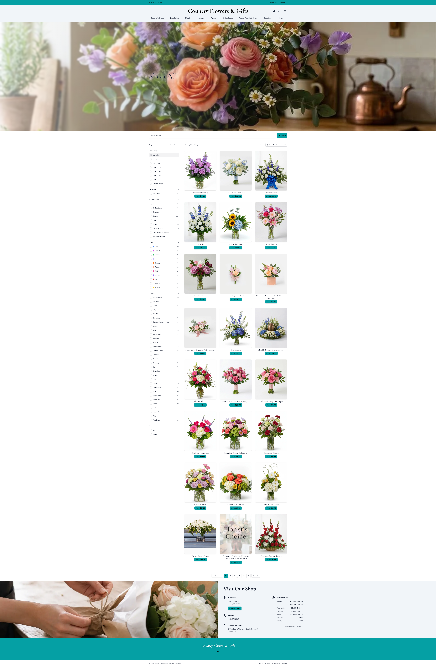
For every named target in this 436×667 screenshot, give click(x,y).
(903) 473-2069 (156, 2)
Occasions (267, 18)
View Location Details (293, 627)
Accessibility (276, 663)
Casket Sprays (228, 18)
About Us (273, 2)
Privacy (267, 663)
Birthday (188, 18)
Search (283, 135)
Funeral (213, 18)
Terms (261, 663)
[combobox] (276, 145)
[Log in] (279, 11)
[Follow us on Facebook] (218, 651)
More (281, 18)
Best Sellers (174, 18)
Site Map (284, 663)
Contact (283, 2)
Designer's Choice (157, 18)
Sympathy (201, 18)
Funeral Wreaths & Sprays (248, 18)
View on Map (235, 608)
